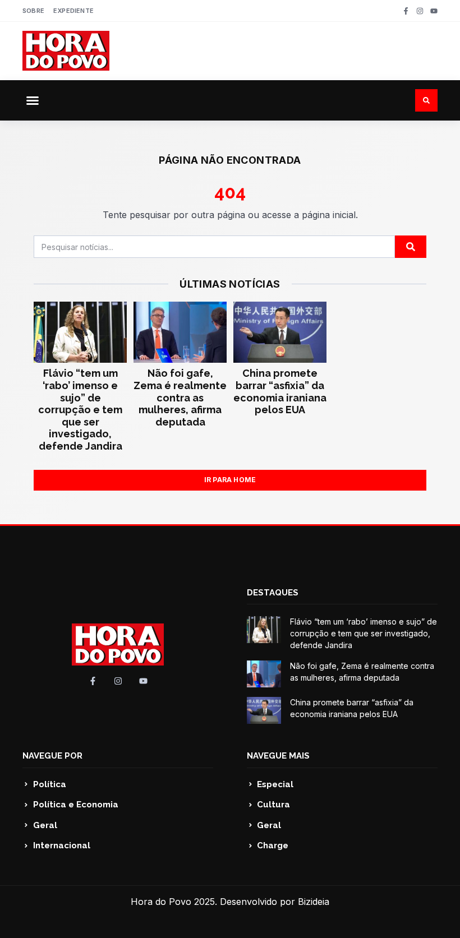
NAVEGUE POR (52, 756)
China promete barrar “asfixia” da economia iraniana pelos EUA (279, 391)
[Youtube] (434, 11)
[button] (32, 100)
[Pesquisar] (410, 246)
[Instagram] (420, 11)
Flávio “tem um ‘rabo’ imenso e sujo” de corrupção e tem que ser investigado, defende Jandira (80, 409)
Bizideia (313, 901)
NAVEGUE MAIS (278, 756)
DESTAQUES (272, 593)
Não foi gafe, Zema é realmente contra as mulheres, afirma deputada (180, 397)
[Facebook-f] (406, 11)
